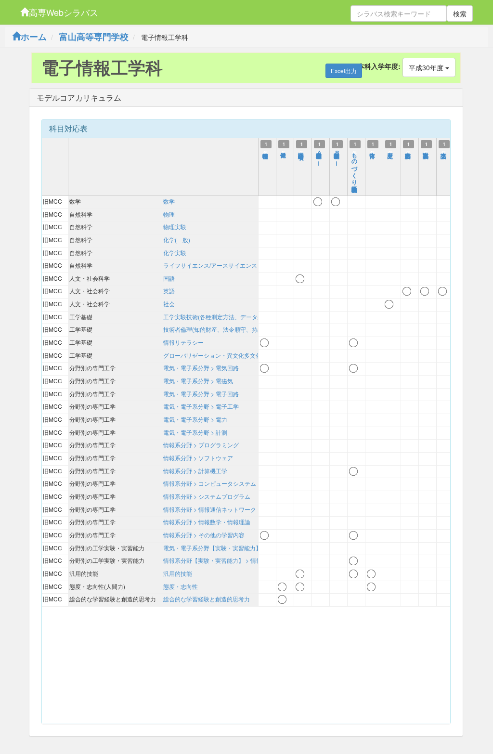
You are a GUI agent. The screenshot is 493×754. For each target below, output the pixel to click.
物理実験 (174, 226)
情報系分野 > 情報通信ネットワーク (209, 509)
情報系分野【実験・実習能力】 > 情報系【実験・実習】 (235, 560)
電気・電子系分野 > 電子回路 (201, 394)
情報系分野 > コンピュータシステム (209, 483)
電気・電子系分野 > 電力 (195, 419)
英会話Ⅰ (444, 151)
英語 (169, 290)
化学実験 (174, 252)
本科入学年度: (379, 66)
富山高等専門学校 (94, 36)
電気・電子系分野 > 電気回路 (201, 368)
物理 (169, 214)
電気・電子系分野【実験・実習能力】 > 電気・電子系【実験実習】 (250, 548)
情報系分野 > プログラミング (201, 445)
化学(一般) (176, 239)
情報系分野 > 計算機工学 (195, 471)
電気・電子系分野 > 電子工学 (201, 406)
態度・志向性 (180, 586)
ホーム (34, 36)
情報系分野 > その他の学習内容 (204, 535)
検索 (460, 13)
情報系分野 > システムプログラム (206, 496)
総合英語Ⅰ (408, 151)
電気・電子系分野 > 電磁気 (198, 381)
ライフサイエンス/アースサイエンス (210, 265)
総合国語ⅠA (301, 155)
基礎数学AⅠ (319, 155)
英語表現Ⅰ (426, 151)
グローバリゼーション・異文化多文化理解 (218, 355)
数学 (169, 201)
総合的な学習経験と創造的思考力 (206, 599)
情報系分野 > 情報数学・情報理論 (206, 522)
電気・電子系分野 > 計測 (195, 432)
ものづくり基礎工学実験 (354, 165)
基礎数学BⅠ (337, 155)
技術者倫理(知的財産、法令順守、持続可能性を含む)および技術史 (249, 329)
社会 (169, 303)
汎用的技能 (177, 573)
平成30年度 (427, 67)
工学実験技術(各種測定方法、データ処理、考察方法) (231, 316)
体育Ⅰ (372, 151)
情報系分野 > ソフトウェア (198, 458)
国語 (169, 278)
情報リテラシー (183, 342)
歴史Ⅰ (390, 151)
